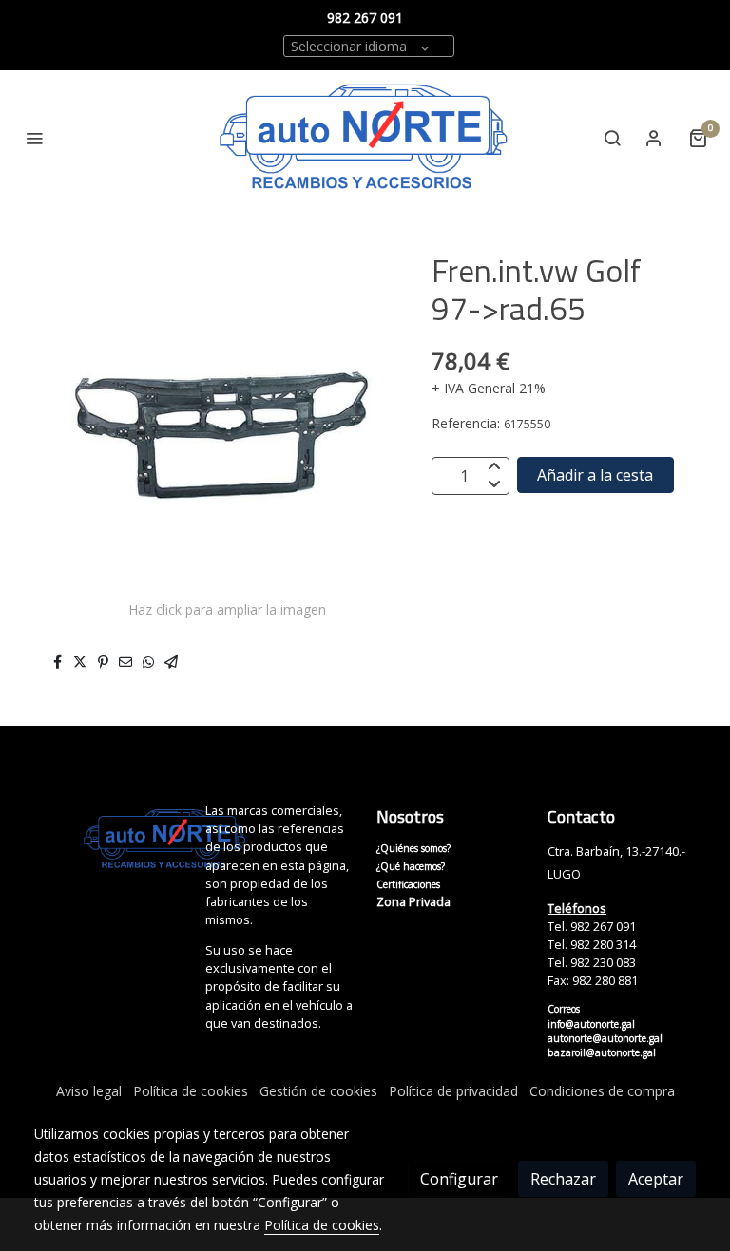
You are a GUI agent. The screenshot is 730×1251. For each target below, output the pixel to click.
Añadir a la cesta (595, 474)
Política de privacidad (453, 1091)
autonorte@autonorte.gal (605, 1038)
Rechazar (563, 1178)
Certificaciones (408, 884)
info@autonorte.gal (591, 1024)
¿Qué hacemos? (410, 866)
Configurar (459, 1178)
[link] (365, 138)
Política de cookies (190, 1091)
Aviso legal (89, 1091)
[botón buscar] (612, 137)
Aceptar (655, 1178)
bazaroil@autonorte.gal (602, 1052)
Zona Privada (413, 901)
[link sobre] (108, 840)
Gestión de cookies (318, 1091)
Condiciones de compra (602, 1091)
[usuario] (654, 137)
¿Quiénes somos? (413, 848)
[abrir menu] (34, 137)
